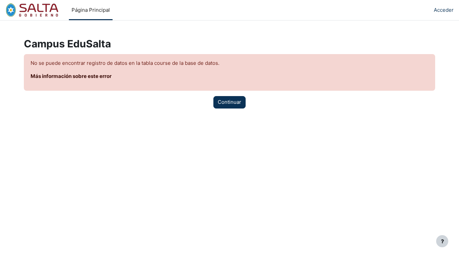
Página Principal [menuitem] (91, 10)
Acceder (444, 10)
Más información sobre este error (71, 76)
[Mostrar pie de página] (442, 241)
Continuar (229, 102)
